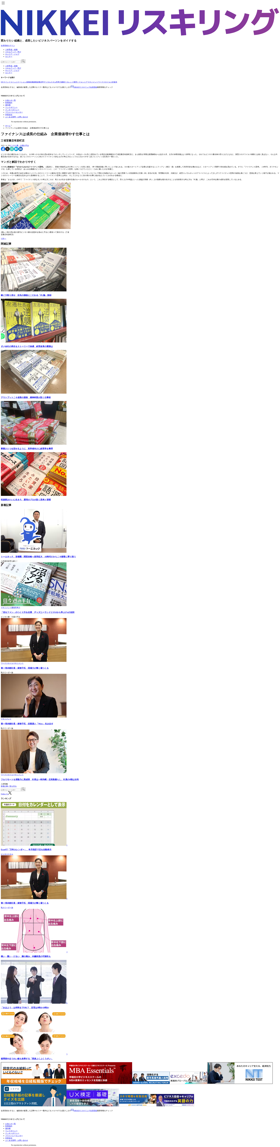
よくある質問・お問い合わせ (16, 117)
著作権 (7, 105)
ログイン (11, 45)
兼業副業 (36, 82)
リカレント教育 (71, 82)
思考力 (58, 82)
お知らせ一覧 (10, 100)
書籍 (63, 82)
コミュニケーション (18, 82)
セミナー (8, 56)
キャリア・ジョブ (12, 54)
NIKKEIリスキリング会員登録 (85, 87)
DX (2, 82)
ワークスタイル (104, 82)
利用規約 (8, 103)
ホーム (7, 126)
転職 (31, 82)
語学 (42, 82)
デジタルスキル (50, 82)
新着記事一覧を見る (9, 786)
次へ (4, 238)
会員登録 (4, 45)
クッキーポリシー (12, 110)
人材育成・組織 (11, 50)
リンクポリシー (11, 107)
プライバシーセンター (14, 112)
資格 (28, 82)
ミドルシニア (82, 82)
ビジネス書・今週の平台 (19, 145)
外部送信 (8, 115)
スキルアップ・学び (13, 52)
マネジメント (93, 82)
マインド (7, 82)
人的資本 (113, 82)
